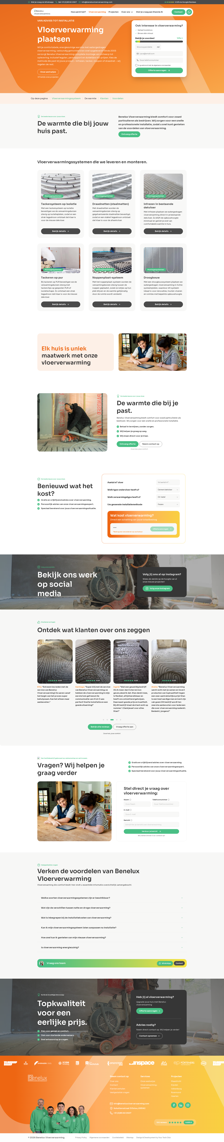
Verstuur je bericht (150, 831)
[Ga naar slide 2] (109, 719)
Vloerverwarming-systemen (148, 1086)
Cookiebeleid (118, 1138)
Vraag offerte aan (124, 727)
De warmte (90, 98)
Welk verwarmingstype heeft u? (124, 497)
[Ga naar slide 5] (120, 719)
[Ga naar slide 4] (116, 719)
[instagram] (188, 1105)
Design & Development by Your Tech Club (153, 1138)
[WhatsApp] (189, 12)
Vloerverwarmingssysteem (66, 98)
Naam (126, 800)
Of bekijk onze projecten (48, 77)
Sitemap (129, 1138)
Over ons (114, 1081)
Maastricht (176, 1081)
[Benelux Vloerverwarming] (44, 12)
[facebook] (174, 1105)
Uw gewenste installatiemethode (124, 504)
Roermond (176, 1092)
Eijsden (174, 1085)
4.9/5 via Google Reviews (185, 2)
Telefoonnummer (159, 800)
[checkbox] (136, 65)
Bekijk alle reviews (100, 727)
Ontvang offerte (129, 134)
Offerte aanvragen (157, 70)
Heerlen (174, 1096)
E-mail (126, 810)
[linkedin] (181, 1105)
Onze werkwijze (48, 72)
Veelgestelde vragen (119, 1092)
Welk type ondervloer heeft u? (123, 489)
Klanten (104, 98)
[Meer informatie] (130, 800)
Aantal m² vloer (115, 482)
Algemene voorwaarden (99, 1138)
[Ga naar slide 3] (113, 719)
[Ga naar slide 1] (104, 719)
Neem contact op (150, 444)
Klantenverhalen (117, 1089)
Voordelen (117, 98)
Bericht (127, 820)
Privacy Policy (81, 1138)
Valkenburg (176, 1089)
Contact (178, 12)
